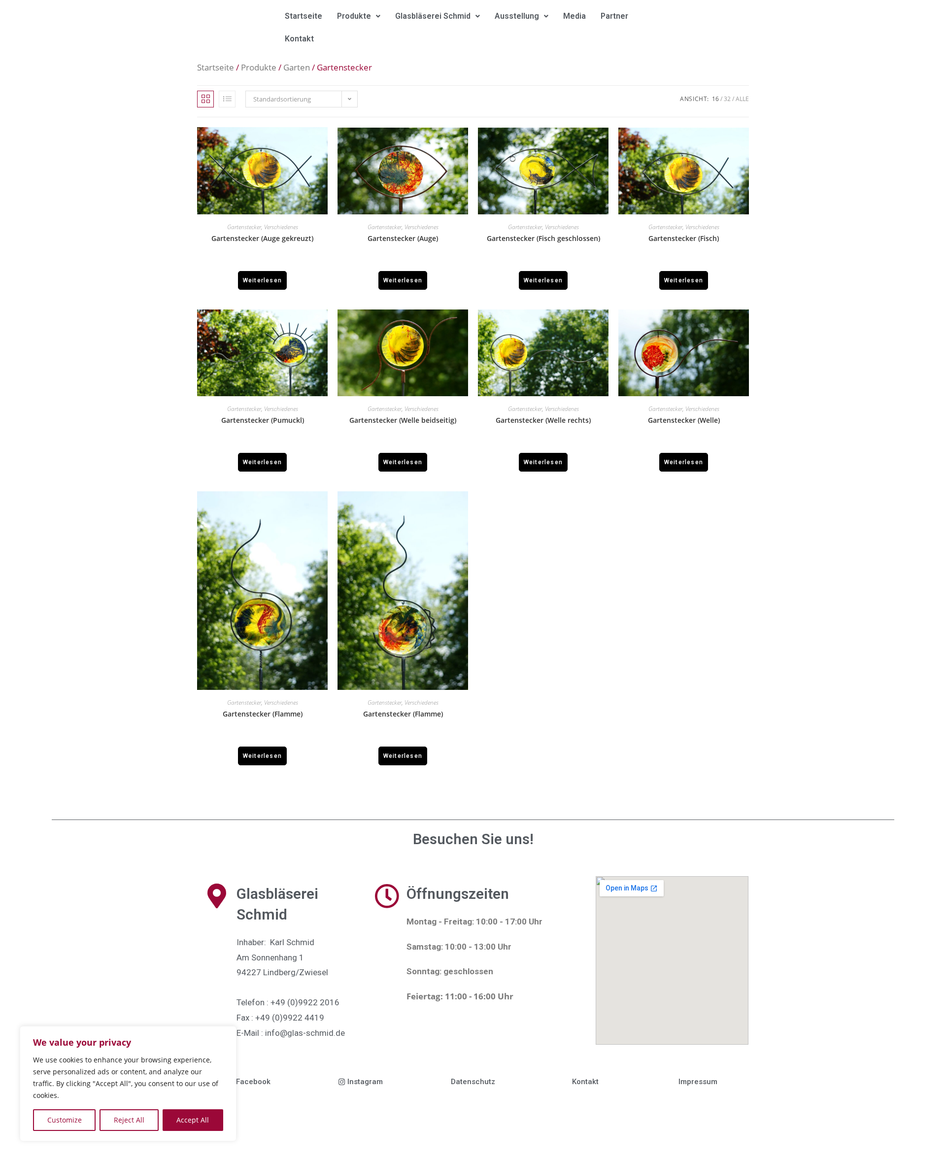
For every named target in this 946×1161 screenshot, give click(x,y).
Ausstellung (517, 16)
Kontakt (299, 38)
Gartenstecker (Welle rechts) (543, 420)
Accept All (192, 1120)
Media (574, 16)
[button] (359, 16)
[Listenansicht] (227, 99)
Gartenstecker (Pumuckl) (262, 420)
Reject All (129, 1120)
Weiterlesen (262, 280)
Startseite (303, 16)
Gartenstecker (244, 227)
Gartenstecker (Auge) (403, 238)
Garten (296, 67)
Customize (64, 1120)
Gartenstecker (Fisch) (683, 238)
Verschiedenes (281, 227)
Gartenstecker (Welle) (684, 420)
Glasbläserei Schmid (433, 16)
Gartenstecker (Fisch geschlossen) (543, 238)
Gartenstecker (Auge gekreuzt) (262, 238)
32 (727, 99)
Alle (742, 99)
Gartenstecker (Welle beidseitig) (402, 420)
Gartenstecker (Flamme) (263, 714)
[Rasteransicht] (205, 99)
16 (715, 99)
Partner (614, 16)
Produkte (354, 16)
